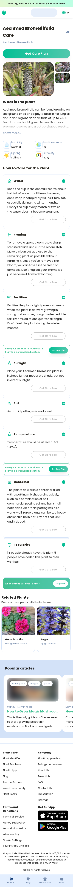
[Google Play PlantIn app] (53, 826)
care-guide (18, 683)
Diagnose (60, 583)
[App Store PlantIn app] (53, 815)
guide (47, 683)
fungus (34, 683)
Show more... (12, 133)
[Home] (4, 12)
